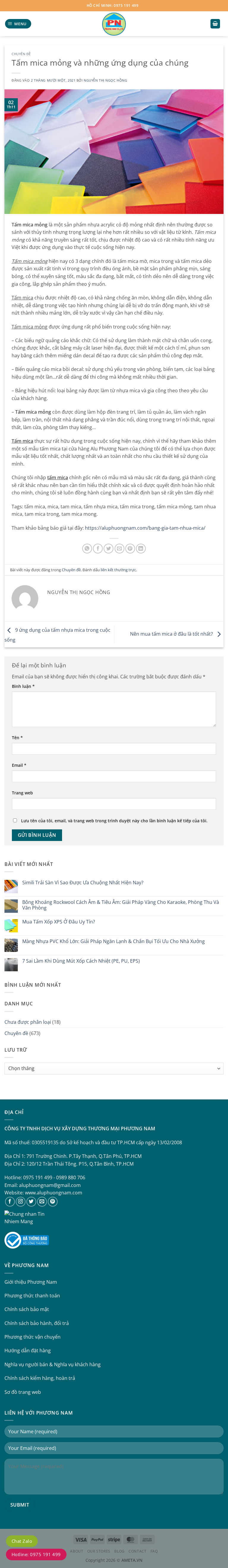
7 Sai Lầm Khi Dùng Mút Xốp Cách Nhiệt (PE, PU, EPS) (81, 961)
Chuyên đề (21, 54)
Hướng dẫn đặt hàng (27, 1350)
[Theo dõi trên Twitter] (31, 1202)
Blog (119, 1551)
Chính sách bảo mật (26, 1309)
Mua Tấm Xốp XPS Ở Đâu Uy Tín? (58, 922)
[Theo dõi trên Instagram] (21, 1202)
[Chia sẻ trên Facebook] (98, 548)
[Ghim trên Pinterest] (130, 548)
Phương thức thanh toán (32, 1295)
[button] (18, 24)
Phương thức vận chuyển (32, 1337)
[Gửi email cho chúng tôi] (42, 1202)
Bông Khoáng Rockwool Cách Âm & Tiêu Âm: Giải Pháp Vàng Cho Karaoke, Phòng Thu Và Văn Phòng (120, 905)
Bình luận (23, 686)
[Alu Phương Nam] (114, 23)
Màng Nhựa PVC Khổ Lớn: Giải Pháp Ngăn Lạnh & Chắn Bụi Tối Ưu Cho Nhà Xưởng (113, 941)
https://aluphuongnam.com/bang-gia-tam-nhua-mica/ (145, 528)
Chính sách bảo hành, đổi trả (36, 1323)
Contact (137, 1551)
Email (19, 765)
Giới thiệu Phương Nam (30, 1282)
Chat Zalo (22, 1541)
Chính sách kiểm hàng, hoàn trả (39, 1378)
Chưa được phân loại (27, 1022)
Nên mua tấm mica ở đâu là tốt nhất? (172, 634)
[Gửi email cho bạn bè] (119, 548)
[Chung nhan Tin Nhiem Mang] (26, 1217)
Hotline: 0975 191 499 (36, 1554)
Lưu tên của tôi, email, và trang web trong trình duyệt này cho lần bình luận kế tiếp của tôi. (114, 820)
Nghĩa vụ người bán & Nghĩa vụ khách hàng (52, 1364)
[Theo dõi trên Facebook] (10, 1202)
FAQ (154, 1551)
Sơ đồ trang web (22, 1392)
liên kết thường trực (118, 569)
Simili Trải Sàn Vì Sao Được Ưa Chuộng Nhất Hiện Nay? (82, 882)
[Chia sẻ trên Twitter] (108, 548)
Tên (17, 737)
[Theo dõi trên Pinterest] (53, 1202)
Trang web (22, 793)
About (76, 1551)
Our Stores (98, 1551)
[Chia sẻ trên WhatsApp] (87, 548)
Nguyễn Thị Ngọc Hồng (105, 80)
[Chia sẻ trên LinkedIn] (141, 548)
